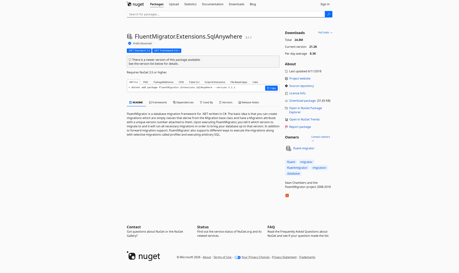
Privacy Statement (284, 257)
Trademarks (307, 257)
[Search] (328, 14)
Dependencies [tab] (185, 102)
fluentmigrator (297, 168)
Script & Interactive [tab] (215, 82)
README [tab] (137, 102)
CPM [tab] (181, 82)
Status (203, 226)
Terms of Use (222, 257)
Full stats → (325, 32)
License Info (297, 93)
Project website (299, 78)
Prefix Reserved (142, 43)
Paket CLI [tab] (194, 82)
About (207, 257)
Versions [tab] (226, 102)
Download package (302, 101)
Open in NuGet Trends (304, 119)
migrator (306, 162)
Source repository (301, 86)
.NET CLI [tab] (133, 82)
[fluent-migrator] (288, 148)
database (293, 173)
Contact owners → (320, 138)
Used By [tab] (207, 102)
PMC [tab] (145, 82)
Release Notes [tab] (250, 102)
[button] (271, 88)
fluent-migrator (304, 148)
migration (319, 168)
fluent (291, 162)
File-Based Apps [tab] (238, 82)
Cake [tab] (255, 82)
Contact (134, 226)
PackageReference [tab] (163, 82)
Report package (300, 127)
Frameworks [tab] (159, 102)
